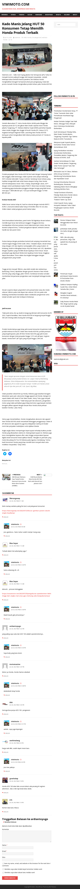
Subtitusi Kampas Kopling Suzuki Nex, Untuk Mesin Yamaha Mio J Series (68, 286)
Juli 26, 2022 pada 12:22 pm (16, 629)
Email (4, 851)
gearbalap (13, 778)
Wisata (58, 15)
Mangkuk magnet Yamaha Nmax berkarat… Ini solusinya (69, 295)
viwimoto (17, 37)
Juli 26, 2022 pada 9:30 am (18, 527)
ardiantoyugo (15, 626)
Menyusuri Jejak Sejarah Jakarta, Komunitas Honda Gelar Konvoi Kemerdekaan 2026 (65, 144)
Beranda (5, 15)
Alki (11, 702)
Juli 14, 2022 (8, 37)
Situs (3, 857)
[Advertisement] (66, 61)
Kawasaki (38, 15)
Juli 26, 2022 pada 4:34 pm (18, 762)
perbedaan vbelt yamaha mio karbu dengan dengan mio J (69, 231)
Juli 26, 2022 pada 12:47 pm (16, 667)
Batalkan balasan (10, 822)
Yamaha (21, 15)
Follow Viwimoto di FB (64, 96)
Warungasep (14, 498)
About (75, 15)
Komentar (5, 829)
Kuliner (67, 15)
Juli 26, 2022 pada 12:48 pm (18, 686)
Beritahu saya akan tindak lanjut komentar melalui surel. (23, 869)
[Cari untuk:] (66, 24)
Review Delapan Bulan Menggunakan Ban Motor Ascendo (69, 222)
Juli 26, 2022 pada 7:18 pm (16, 781)
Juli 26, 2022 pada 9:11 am (16, 501)
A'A (10, 800)
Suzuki (30, 15)
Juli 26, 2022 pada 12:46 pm (18, 565)
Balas (6, 517)
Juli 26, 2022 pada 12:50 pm (16, 705)
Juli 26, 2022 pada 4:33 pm (16, 743)
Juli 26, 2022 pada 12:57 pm (18, 724)
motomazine (14, 664)
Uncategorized (36, 37)
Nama (4, 845)
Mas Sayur (13, 543)
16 (11, 40)
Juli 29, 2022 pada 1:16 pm (16, 802)
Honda (13, 15)
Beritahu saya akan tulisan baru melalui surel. (20, 872)
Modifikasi (49, 15)
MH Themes (52, 887)
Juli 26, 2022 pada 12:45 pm (18, 648)
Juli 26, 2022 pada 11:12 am (16, 546)
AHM (25, 37)
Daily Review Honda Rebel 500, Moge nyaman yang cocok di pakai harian (69, 304)
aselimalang (14, 740)
